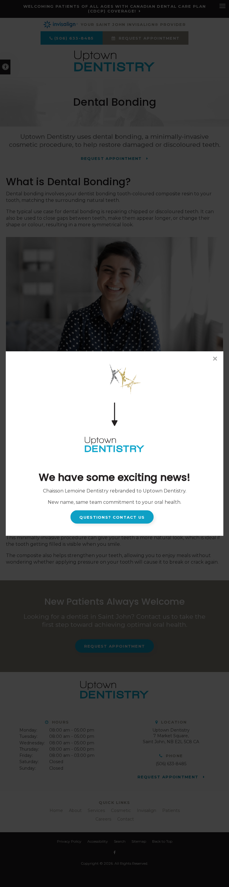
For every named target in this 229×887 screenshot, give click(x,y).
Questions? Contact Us (112, 517)
